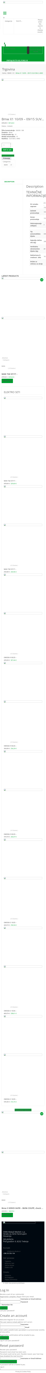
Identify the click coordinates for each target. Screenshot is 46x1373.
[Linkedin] (6, 168)
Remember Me (7, 1305)
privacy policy (5, 1332)
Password (24, 1302)
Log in (2, 1341)
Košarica (8, 1275)
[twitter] (3, 168)
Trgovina (8, 1261)
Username (24, 1324)
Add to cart (7, 150)
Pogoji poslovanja (11, 1279)
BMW (9, 73)
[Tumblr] (8, 168)
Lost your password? (7, 1311)
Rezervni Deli (9, 1263)
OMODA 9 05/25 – (10, 657)
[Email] (10, 168)
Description (9, 182)
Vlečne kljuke (9, 1265)
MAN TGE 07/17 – (9, 374)
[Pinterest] (5, 168)
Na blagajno (9, 1277)
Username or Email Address (31, 1299)
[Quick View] (2, 362)
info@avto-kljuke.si (13, 1251)
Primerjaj (6, 158)
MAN (3, 366)
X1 (14, 73)
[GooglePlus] (4, 168)
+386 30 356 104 (9, 1253)
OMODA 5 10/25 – (10, 922)
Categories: (7, 162)
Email (27, 1327)
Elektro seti (9, 1267)
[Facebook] (2, 168)
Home (4, 73)
